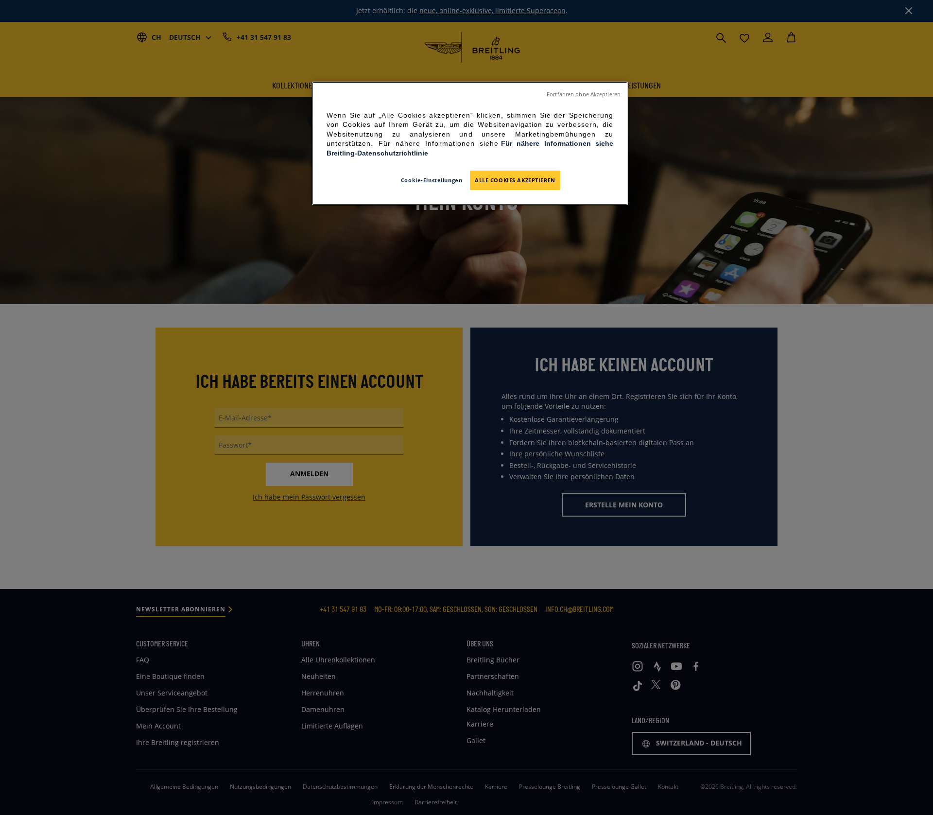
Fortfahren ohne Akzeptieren (584, 94)
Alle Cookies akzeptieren (515, 180)
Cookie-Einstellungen (431, 180)
